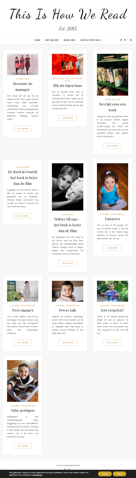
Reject (119, 474)
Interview (58, 79)
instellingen (37, 475)
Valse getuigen (22, 410)
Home (37, 40)
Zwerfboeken (112, 99)
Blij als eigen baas (67, 85)
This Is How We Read (68, 14)
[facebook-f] (121, 40)
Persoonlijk (118, 214)
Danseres (112, 218)
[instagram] (125, 40)
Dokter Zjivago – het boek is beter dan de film (67, 225)
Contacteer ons (89, 40)
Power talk (67, 310)
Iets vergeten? (112, 310)
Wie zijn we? (52, 40)
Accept (105, 474)
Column (104, 214)
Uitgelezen (22, 79)
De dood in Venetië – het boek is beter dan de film (23, 177)
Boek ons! (69, 40)
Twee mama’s (22, 310)
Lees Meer (22, 128)
